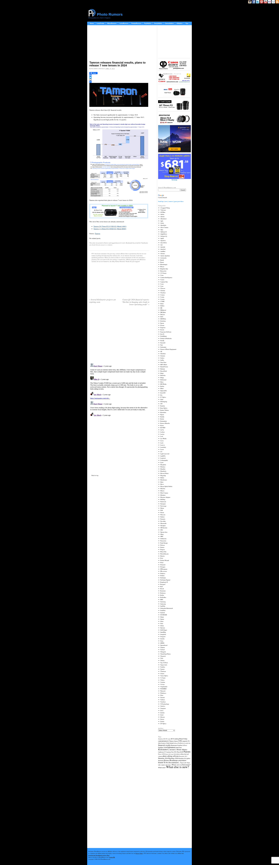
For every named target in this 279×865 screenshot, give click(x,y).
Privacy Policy (139, 853)
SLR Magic (163, 630)
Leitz (161, 443)
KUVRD (162, 428)
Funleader (163, 347)
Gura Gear (163, 362)
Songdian (163, 634)
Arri (161, 245)
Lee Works (163, 438)
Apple (162, 238)
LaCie (162, 430)
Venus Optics (164, 676)
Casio (162, 284)
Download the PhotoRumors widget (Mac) (99, 855)
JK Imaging (163, 401)
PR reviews (163, 571)
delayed (176, 743)
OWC (161, 536)
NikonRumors (112, 23)
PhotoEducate (164, 554)
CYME (162, 301)
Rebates (166, 760)
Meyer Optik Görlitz (166, 486)
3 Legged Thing (165, 208)
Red (161, 586)
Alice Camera (164, 227)
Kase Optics (163, 408)
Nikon (162, 508)
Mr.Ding (162, 499)
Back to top (95, 475)
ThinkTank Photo (165, 654)
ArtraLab (163, 249)
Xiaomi (162, 697)
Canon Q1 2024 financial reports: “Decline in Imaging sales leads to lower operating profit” (135, 302)
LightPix (163, 456)
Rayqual (162, 584)
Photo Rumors (110, 14)
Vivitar (162, 684)
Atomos (162, 253)
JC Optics (163, 397)
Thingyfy (163, 652)
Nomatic (162, 519)
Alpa (161, 230)
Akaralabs (163, 225)
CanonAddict (169, 23)
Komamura (163, 421)
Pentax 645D (161, 754)
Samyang (163, 604)
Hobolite (163, 375)
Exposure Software (165, 332)
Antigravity (163, 236)
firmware (174, 745)
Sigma (162, 619)
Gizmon (162, 356)
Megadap (163, 475)
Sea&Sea (163, 610)
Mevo (162, 484)
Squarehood (163, 645)
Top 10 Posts (164, 663)
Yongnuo (163, 708)
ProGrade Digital (165, 580)
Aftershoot (163, 219)
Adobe (162, 214)
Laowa (162, 434)
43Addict (179, 23)
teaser (160, 762)
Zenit (161, 715)
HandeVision (164, 367)
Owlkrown (163, 539)
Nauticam (163, 502)
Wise (161, 695)
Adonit (162, 217)
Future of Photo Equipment (168, 349)
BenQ (162, 260)
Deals (162, 304)
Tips (186, 23)
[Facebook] (119, 75)
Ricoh (162, 589)
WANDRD (163, 689)
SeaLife (162, 613)
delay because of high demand (166, 743)
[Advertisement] (119, 43)
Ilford (161, 388)
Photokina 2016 (173, 758)
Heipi (162, 373)
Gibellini (163, 354)
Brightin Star (164, 269)
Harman (162, 369)
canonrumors (163, 741)
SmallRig (163, 632)
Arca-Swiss (163, 243)
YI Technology (164, 704)
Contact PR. (112, 857)
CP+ (189, 741)
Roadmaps (174, 760)
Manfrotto (163, 471)
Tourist (162, 669)
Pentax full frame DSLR (171, 754)
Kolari (162, 419)
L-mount (171, 749)
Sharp (162, 617)
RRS (161, 599)
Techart (162, 650)
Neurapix (163, 504)
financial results (120, 243)
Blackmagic (163, 264)
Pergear (162, 549)
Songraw (162, 636)
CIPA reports (182, 741)
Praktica (162, 573)
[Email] (119, 80)
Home (92, 23)
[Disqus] (119, 389)
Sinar (161, 621)
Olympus (163, 526)
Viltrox (162, 680)
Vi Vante (162, 678)
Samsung (163, 602)
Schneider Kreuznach (166, 608)
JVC (161, 404)
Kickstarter (162, 749)
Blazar (162, 267)
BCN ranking (175, 739)
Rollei (162, 595)
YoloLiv (162, 706)
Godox (162, 358)
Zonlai (162, 721)
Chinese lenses (173, 741)
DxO (161, 317)
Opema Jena (163, 532)
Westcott (162, 691)
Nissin (162, 512)
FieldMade (163, 336)
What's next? (162, 767)
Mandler (162, 469)
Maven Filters (164, 473)
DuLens (162, 314)
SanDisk (162, 606)
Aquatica (163, 240)
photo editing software (171, 756)
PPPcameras (163, 569)
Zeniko (162, 713)
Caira (161, 275)
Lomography (164, 460)
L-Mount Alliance (181, 749)
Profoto (162, 576)
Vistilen (162, 682)
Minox (162, 491)
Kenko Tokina (164, 410)
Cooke (162, 297)
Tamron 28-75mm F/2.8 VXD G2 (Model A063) (110, 226)
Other (162, 534)
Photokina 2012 (183, 756)
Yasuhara (163, 702)
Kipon (162, 415)
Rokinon (163, 593)
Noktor (162, 517)
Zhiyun (162, 717)
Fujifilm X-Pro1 (182, 745)
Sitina (162, 626)
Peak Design (164, 543)
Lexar (162, 449)
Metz (161, 482)
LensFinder (100, 23)
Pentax (162, 547)
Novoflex (163, 521)
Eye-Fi (162, 334)
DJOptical (163, 310)
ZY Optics (163, 724)
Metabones (163, 480)
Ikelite (162, 386)
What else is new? (177, 767)
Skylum (162, 628)
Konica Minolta (165, 423)
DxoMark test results (183, 743)
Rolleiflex (163, 597)
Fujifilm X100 (162, 747)
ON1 (161, 530)
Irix (161, 395)
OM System (163, 528)
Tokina (162, 660)
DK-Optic (163, 312)
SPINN (162, 643)
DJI (161, 308)
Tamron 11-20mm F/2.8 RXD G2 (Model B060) (110, 229)
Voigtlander (163, 687)
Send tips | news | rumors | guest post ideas (171, 201)
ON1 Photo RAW (178, 752)
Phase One (163, 552)
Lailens (162, 432)
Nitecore (162, 515)
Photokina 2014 (163, 758)
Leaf (161, 436)
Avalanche (163, 258)
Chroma (162, 290)
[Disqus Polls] (119, 335)
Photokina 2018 (182, 758)
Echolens (163, 321)
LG (161, 452)
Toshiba (162, 667)
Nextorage (163, 506)
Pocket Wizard (164, 560)
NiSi (161, 510)
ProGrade (163, 578)
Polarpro (162, 567)
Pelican (162, 545)
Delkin (162, 306)
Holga (162, 378)
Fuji (161, 345)
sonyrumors (182, 760)
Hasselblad (163, 371)
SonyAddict (158, 23)
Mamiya (162, 467)
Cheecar (162, 288)
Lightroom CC (162, 752)
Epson (162, 323)
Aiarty (162, 223)
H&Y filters (163, 364)
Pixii (161, 558)
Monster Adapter (165, 497)
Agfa (161, 221)
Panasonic (163, 541)
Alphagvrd (163, 232)
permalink (138, 243)
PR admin (94, 68)
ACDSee (162, 212)
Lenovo (162, 445)
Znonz (162, 719)
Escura (162, 325)
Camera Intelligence (166, 277)
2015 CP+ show (167, 739)
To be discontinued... (172, 762)
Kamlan (162, 406)
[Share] (119, 82)
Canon (162, 280)
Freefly (162, 341)
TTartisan (163, 671)
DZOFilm (163, 319)
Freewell (162, 343)
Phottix (162, 556)
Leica (162, 441)
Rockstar (163, 591)
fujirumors (171, 747)
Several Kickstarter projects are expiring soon (102, 300)
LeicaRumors (123, 23)
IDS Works (163, 384)
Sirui (161, 623)
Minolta (162, 489)
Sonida (162, 639)
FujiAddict (147, 23)
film (189, 743)
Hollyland (163, 380)
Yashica (162, 700)
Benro (162, 262)
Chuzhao (163, 293)
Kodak (162, 417)
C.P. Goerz (163, 273)
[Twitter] (119, 77)
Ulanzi (162, 673)
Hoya (161, 382)
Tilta (161, 658)
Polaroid (162, 565)
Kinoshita (163, 412)
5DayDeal (160, 739)
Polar (161, 563)
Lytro (161, 462)
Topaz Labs (163, 665)
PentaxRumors (136, 23)
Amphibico (163, 234)
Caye (161, 286)
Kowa (162, 425)
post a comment (107, 245)
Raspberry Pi (164, 582)
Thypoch (163, 656)
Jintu (161, 399)
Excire (162, 330)
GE (161, 351)
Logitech (163, 458)
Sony (161, 641)
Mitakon (162, 495)
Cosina (162, 299)
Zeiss (161, 710)
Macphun (163, 465)
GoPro (162, 360)
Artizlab (162, 247)
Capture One (164, 282)
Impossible (163, 391)
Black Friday (183, 739)
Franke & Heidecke (166, 338)
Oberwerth (163, 523)
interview (179, 747)
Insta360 (162, 393)
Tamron (97, 233)
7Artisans (163, 210)
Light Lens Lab (164, 454)
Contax (162, 295)
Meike (162, 478)
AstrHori (162, 251)
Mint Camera (164, 493)
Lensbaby (163, 447)
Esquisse (162, 327)
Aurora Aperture (165, 256)
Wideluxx (163, 693)
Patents (187, 751)
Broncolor (163, 271)
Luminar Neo (170, 752)
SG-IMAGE (163, 615)
